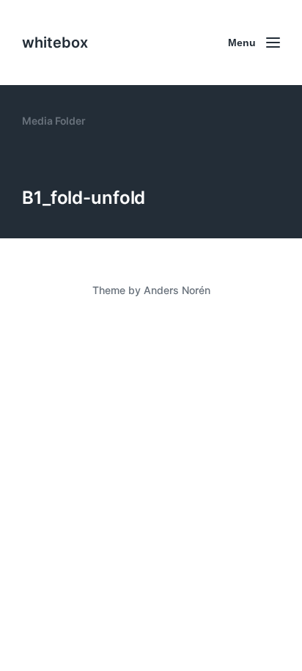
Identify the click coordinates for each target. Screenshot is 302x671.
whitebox (55, 42)
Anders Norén (177, 290)
